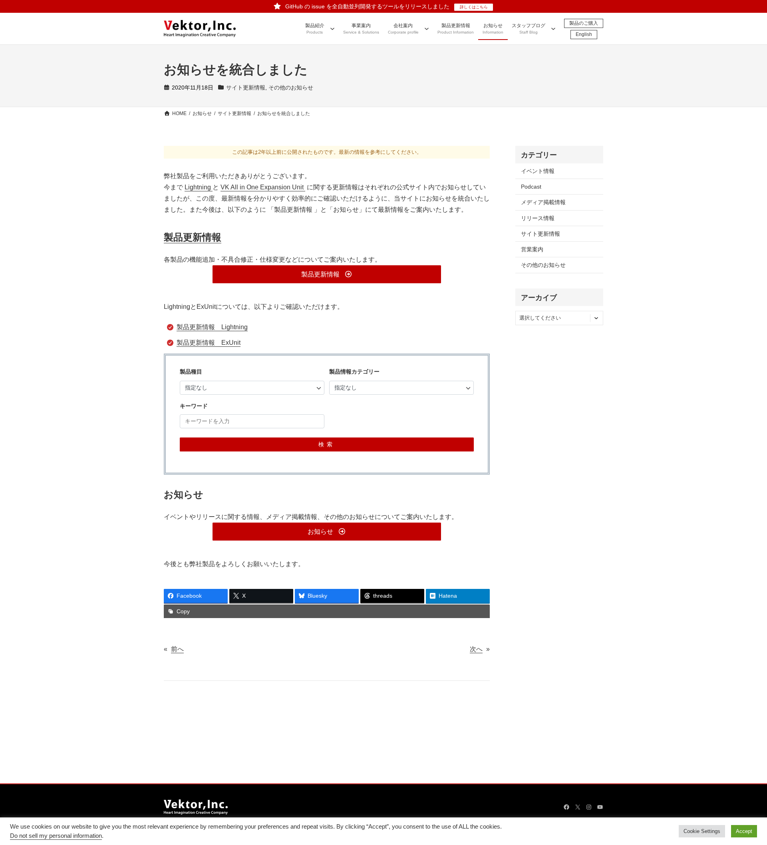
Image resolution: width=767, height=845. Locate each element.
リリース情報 (537, 218)
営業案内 (532, 249)
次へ (476, 649)
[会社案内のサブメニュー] (426, 28)
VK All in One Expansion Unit (263, 187)
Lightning (199, 187)
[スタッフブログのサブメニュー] (553, 28)
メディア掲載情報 (543, 202)
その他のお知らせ (290, 87)
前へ (177, 649)
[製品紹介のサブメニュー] (332, 28)
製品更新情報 (192, 237)
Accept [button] (744, 831)
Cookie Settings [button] (702, 831)
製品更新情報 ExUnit (208, 342)
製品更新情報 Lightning (212, 327)
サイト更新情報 (245, 87)
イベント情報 (537, 171)
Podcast (531, 186)
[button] (327, 274)
